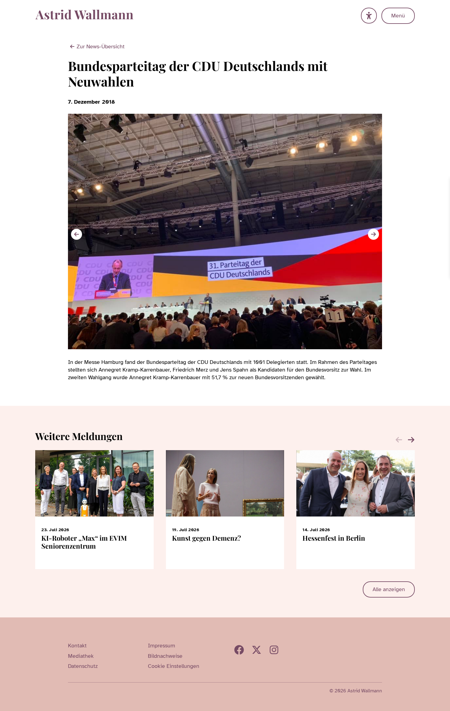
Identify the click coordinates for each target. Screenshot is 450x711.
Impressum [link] (161, 645)
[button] (373, 234)
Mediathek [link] (81, 656)
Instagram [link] (274, 650)
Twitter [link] (256, 650)
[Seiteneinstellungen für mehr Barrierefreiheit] (369, 16)
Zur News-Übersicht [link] (101, 46)
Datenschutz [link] (83, 666)
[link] (444, 183)
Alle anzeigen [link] (389, 589)
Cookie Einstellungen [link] (173, 666)
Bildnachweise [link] (165, 656)
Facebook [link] (239, 650)
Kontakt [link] (77, 645)
